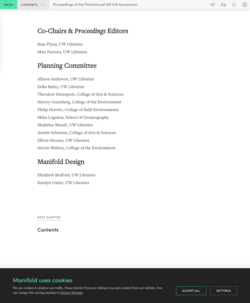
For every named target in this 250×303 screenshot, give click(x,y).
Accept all (191, 291)
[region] (125, 106)
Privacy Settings (71, 293)
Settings (223, 291)
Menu (8, 5)
